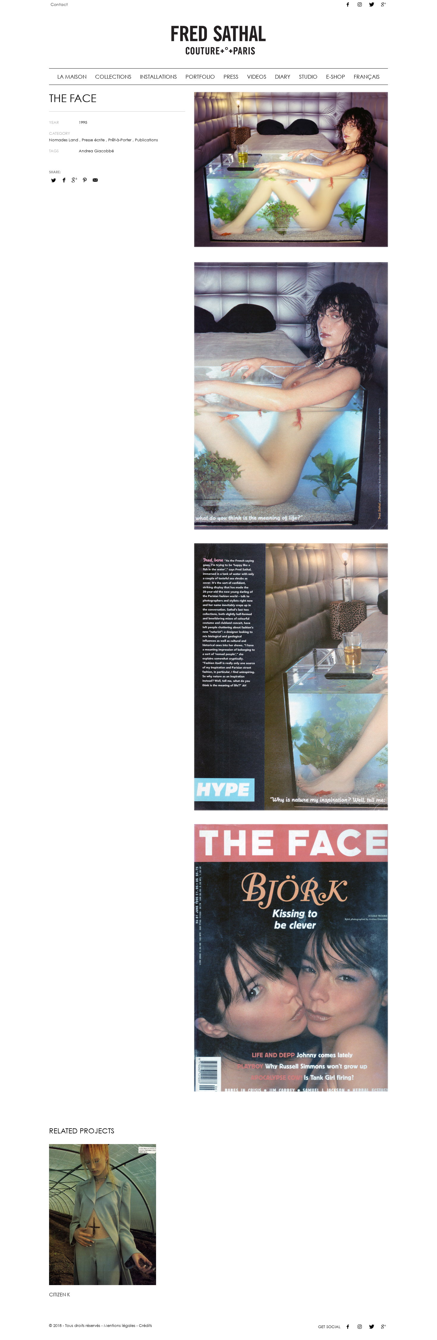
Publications (146, 139)
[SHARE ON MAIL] (95, 179)
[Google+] (383, 4)
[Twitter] (371, 4)
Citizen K (59, 1295)
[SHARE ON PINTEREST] (84, 179)
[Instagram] (359, 4)
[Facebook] (347, 4)
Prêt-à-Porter (119, 139)
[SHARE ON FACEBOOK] (63, 179)
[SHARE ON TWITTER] (53, 180)
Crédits (145, 1325)
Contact (59, 4)
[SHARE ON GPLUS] (74, 179)
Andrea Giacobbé (96, 150)
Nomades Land (63, 139)
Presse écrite (93, 139)
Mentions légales (119, 1325)
